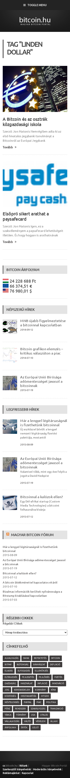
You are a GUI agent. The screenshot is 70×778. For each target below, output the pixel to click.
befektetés (40, 658)
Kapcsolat (28, 773)
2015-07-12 (26, 516)
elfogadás (24, 671)
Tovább (8, 147)
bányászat (39, 664)
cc (4, 765)
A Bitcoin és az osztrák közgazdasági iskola (25, 122)
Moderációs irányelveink (47, 769)
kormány (40, 690)
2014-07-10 (26, 357)
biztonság (23, 664)
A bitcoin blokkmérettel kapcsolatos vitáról (30, 582)
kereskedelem (22, 690)
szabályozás (38, 708)
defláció (55, 664)
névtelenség (12, 702)
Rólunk (23, 765)
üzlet (35, 727)
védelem (41, 721)
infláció (42, 683)
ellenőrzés (41, 671)
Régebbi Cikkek (12, 623)
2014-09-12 (26, 329)
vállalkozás (12, 721)
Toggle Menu (37, 5)
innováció (58, 683)
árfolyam (10, 727)
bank (26, 658)
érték (24, 727)
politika (51, 702)
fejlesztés (28, 677)
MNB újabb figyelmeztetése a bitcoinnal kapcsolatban (43, 323)
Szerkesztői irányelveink (17, 769)
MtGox (45, 696)
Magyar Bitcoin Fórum (32, 535)
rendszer (20, 708)
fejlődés (44, 677)
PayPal (28, 702)
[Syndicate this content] (8, 535)
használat (27, 683)
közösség (10, 696)
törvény (21, 715)
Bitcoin (55, 658)
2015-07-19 (26, 390)
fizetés (58, 677)
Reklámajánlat (11, 773)
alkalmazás (11, 658)
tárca (8, 715)
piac (39, 702)
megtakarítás (28, 696)
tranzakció (57, 708)
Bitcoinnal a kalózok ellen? (41, 497)
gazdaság (10, 683)
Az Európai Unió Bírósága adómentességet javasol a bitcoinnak (41, 381)
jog (7, 690)
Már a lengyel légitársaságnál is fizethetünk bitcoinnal (43, 423)
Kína (53, 690)
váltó (27, 721)
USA (33, 715)
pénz (7, 708)
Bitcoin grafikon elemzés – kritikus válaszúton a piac (41, 351)
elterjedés (11, 677)
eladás (9, 671)
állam (54, 721)
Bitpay (8, 664)
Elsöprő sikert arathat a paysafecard (26, 216)
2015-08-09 (26, 444)
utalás (44, 715)
